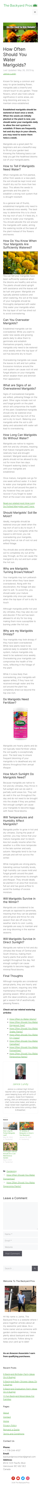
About (6, 1413)
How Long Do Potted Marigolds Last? (9, 1133)
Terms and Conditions (13, 1433)
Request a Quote (11, 1429)
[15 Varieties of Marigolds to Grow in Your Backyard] (26, 1126)
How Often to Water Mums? (22, 1019)
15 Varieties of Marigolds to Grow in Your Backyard (26, 1133)
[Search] (35, 1268)
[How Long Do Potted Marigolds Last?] (10, 1126)
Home (6, 1421)
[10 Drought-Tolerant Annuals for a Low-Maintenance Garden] (10, 1146)
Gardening (12, 1171)
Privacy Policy (10, 1425)
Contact (7, 1417)
